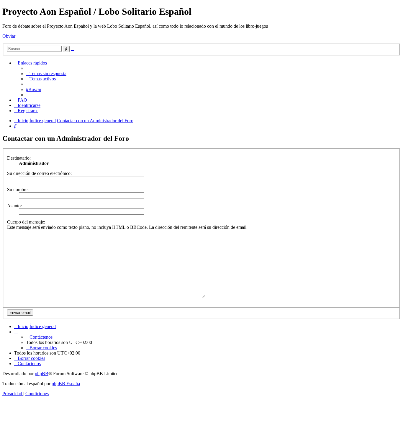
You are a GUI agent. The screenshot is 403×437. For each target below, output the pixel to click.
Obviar (8, 36)
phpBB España (66, 383)
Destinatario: (19, 157)
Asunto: (14, 205)
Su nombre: (18, 189)
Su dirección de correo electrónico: (39, 173)
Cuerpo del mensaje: (26, 221)
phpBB (41, 373)
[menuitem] (46, 73)
